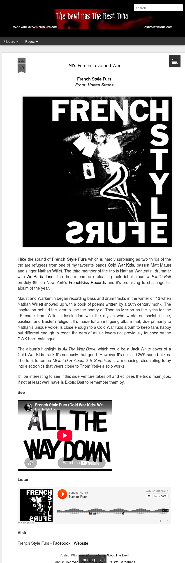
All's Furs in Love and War (94, 65)
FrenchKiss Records (87, 282)
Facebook (61, 543)
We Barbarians (39, 276)
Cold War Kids (121, 265)
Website (81, 543)
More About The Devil (113, 555)
